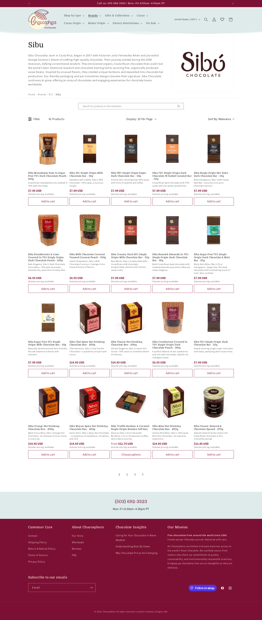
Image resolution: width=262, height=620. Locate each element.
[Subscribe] (91, 587)
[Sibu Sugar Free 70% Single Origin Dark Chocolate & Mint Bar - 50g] (214, 230)
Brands (42, 94)
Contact (32, 535)
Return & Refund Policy (42, 548)
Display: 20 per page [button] (139, 119)
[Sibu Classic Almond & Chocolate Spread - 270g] (214, 402)
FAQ (74, 555)
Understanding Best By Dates (133, 546)
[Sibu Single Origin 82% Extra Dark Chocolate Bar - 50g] (214, 149)
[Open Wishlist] (222, 19)
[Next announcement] (233, 3)
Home (31, 94)
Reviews (76, 548)
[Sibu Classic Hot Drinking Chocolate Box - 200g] (131, 318)
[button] (74, 15)
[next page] (142, 474)
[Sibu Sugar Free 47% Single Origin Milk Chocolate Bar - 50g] (48, 318)
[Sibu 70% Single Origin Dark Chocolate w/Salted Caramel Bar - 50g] (172, 149)
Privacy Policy (36, 561)
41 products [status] (57, 119)
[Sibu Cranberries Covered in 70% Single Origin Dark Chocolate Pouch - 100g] (172, 318)
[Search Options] (180, 106)
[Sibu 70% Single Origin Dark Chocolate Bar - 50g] (214, 318)
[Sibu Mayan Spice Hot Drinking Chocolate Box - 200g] (90, 402)
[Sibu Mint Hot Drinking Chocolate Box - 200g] (172, 402)
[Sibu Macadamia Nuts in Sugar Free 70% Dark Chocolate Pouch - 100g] (48, 149)
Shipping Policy (37, 542)
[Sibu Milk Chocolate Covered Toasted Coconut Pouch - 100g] (90, 230)
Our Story (77, 535)
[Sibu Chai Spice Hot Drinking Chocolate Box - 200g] (90, 318)
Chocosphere (109, 611)
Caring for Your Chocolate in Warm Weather (136, 538)
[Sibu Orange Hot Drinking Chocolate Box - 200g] (48, 402)
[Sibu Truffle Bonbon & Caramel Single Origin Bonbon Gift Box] (131, 402)
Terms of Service (38, 555)
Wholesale (78, 542)
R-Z (51, 94)
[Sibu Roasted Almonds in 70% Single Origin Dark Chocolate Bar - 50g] (172, 230)
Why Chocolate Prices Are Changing (137, 553)
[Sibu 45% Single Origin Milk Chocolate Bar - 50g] (90, 149)
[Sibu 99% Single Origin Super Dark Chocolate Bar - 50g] (131, 149)
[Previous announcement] (29, 3)
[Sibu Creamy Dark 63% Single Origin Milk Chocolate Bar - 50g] (131, 230)
